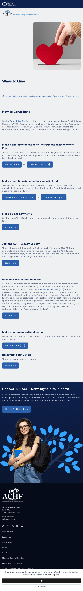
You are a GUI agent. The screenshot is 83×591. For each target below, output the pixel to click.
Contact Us (10, 227)
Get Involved (7, 542)
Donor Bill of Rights (19, 121)
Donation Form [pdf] (15, 345)
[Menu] (78, 13)
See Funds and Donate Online (19, 197)
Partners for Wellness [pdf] (51, 289)
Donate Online (12, 164)
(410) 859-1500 (8, 516)
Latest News (7, 537)
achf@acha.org (8, 519)
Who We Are (7, 532)
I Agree (41, 581)
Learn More (10, 263)
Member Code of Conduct (13, 558)
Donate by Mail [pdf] (40, 164)
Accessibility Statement (12, 564)
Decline (41, 587)
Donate (5, 553)
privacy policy (53, 574)
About (4, 548)
